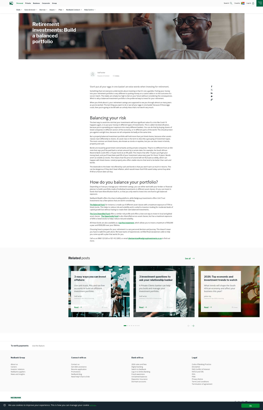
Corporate (46, 3)
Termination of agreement (202, 384)
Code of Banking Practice (201, 364)
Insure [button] (52, 10)
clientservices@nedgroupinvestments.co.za (145, 238)
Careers (14, 367)
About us (14, 364)
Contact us (75, 364)
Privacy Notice (197, 379)
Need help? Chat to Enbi (80, 377)
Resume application (79, 369)
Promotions (75, 372)
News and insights (18, 374)
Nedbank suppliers (18, 372)
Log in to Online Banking (141, 372)
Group (54, 3)
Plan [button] (60, 10)
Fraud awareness (138, 374)
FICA (193, 374)
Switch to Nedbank (139, 369)
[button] (228, 3)
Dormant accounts (139, 381)
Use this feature (38, 346)
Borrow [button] (43, 10)
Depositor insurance (139, 379)
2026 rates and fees (139, 364)
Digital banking (137, 367)
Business (36, 3)
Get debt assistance (79, 367)
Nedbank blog (76, 374)
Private (28, 3)
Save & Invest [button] (29, 10)
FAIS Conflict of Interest (201, 369)
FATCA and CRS (198, 372)
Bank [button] (18, 10)
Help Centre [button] (89, 10)
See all (188, 258)
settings (93, 405)
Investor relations (17, 369)
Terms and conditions (200, 381)
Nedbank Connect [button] (73, 10)
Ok (250, 406)
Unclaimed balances (139, 377)
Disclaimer (196, 367)
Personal (19, 3)
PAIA (193, 377)
